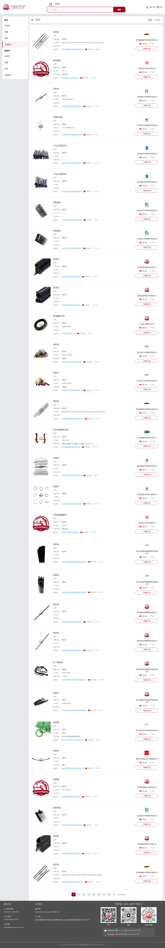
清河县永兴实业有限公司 (70, 78)
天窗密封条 (58, 117)
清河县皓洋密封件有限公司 (71, 277)
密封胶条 (57, 60)
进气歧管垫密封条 (61, 429)
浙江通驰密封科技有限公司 (71, 447)
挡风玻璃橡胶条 (60, 515)
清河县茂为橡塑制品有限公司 (72, 622)
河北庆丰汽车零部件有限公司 (72, 362)
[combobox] (82, 9)
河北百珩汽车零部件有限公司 (72, 220)
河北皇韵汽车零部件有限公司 (72, 163)
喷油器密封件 (59, 316)
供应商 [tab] (57, 4)
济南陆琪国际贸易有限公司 (71, 797)
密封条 (56, 32)
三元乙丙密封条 (60, 145)
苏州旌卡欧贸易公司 (69, 333)
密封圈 (56, 722)
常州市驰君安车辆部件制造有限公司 (74, 680)
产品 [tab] (50, 4)
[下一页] (114, 894)
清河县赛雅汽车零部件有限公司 (73, 49)
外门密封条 (58, 662)
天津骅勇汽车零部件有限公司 (72, 106)
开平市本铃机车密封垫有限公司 (73, 740)
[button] (160, 7)
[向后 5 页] (104, 894)
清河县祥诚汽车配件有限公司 (72, 475)
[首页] (14, 7)
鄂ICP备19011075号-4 (97, 945)
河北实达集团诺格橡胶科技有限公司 (74, 562)
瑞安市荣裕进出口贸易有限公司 (73, 768)
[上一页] (68, 894)
